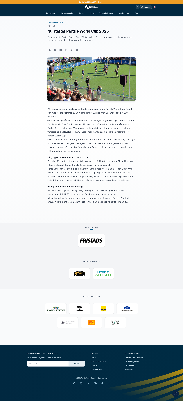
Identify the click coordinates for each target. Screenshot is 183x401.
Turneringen (50, 13)
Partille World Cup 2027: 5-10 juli (91, 2)
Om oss (81, 13)
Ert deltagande (67, 13)
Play (136, 13)
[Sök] (137, 7)
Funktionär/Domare (106, 13)
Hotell (92, 13)
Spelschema (124, 13)
